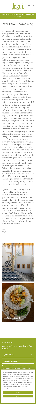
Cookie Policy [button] (22, 384)
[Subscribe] (31, 354)
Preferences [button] (6, 388)
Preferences (18, 400)
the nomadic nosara (11, 277)
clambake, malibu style (12, 318)
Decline (18, 396)
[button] (29, 6)
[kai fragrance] (18, 6)
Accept (18, 392)
